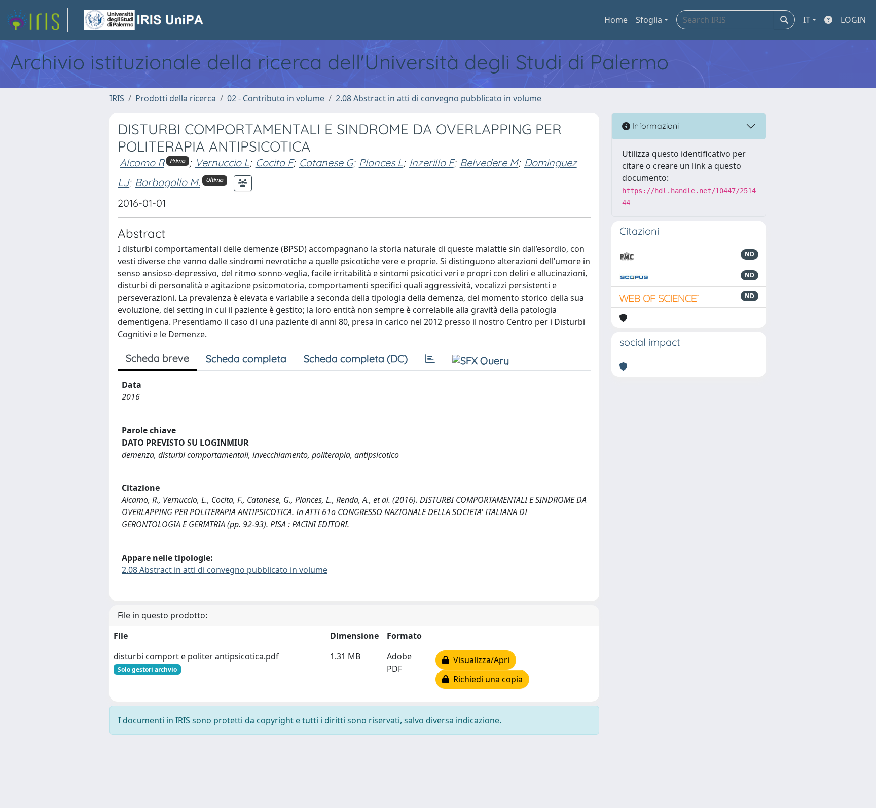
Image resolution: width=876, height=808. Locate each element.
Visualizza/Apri (479, 660)
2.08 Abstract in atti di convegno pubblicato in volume (438, 98)
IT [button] (806, 19)
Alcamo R (142, 162)
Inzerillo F (431, 162)
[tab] (430, 359)
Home (616, 19)
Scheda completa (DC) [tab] (356, 358)
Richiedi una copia (486, 679)
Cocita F (274, 162)
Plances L (381, 162)
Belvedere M (489, 162)
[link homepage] (37, 20)
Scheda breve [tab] (157, 358)
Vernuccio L (222, 162)
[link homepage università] (144, 20)
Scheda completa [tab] (246, 358)
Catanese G (326, 162)
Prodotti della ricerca (175, 98)
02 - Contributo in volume (275, 98)
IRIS (117, 98)
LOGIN (853, 19)
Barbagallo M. (167, 182)
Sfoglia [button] (649, 19)
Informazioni (654, 126)
